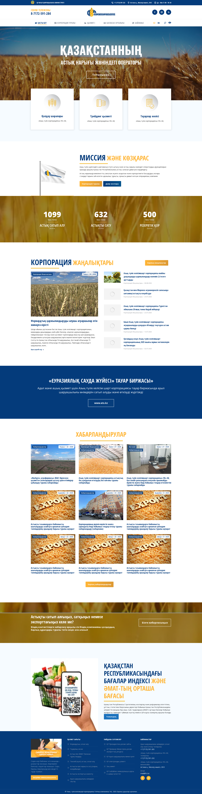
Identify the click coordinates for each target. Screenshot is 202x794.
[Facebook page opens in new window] (154, 12)
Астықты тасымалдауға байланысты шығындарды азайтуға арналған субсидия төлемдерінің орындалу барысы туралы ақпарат (52, 526)
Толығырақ (111, 717)
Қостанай (132, 447)
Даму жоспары (112, 184)
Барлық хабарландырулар (99, 584)
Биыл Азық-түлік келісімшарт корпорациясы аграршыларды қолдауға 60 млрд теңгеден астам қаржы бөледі (146, 325)
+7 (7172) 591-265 (147, 749)
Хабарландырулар (39, 447)
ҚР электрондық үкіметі (116, 761)
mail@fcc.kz (145, 773)
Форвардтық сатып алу (79, 744)
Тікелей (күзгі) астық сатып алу (82, 761)
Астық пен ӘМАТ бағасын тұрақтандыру (80, 755)
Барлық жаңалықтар (156, 263)
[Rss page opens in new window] (168, 12)
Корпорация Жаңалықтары (42, 274)
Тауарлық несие (76, 749)
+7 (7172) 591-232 (147, 758)
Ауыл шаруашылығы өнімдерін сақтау (82, 780)
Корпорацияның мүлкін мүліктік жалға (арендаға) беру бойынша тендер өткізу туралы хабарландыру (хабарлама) (100, 526)
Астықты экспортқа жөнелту (81, 774)
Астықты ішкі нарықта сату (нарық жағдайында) (83, 767)
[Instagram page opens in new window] (161, 12)
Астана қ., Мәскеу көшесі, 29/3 (153, 767)
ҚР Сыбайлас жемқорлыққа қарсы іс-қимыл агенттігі (120, 772)
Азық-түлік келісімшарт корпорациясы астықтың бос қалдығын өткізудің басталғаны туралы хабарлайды (101, 480)
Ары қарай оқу (36, 350)
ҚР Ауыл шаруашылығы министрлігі (120, 756)
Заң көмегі (111, 766)
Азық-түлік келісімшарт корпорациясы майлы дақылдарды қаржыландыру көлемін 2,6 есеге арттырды (145, 276)
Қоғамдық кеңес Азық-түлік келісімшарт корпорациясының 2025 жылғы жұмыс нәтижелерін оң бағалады (146, 342)
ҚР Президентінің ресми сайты (119, 744)
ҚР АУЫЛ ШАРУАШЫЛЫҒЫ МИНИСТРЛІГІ (50, 3)
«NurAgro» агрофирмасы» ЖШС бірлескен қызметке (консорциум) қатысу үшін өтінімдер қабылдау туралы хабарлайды (52, 480)
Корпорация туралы (91, 184)
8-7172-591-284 (41, 13)
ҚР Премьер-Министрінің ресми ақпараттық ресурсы (119, 750)
